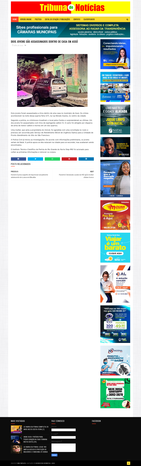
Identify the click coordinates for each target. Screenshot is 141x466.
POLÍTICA (38, 19)
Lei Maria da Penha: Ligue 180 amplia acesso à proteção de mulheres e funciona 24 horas (36, 449)
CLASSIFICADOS (89, 19)
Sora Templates (21, 463)
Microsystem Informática (43, 463)
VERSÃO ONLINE (26, 19)
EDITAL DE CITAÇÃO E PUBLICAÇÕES (57, 19)
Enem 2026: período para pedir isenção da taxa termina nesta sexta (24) (35, 439)
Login (53, 463)
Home (15, 19)
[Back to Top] (128, 463)
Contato (76, 19)
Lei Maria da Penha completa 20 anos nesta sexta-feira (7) (36, 427)
